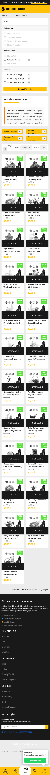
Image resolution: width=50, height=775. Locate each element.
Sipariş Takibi (8, 674)
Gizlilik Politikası (9, 707)
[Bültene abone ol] (46, 727)
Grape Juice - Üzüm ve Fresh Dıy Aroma (12, 393)
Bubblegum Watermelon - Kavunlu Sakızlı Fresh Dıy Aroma (12, 501)
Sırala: (17, 147)
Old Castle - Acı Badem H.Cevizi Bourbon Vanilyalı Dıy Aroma (37, 250)
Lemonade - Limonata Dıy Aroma (12, 357)
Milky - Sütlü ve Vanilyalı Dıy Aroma (11, 285)
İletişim (5, 669)
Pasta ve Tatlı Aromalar (17, 41)
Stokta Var (11, 64)
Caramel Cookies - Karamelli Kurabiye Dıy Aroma (36, 465)
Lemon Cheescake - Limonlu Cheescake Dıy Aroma (36, 357)
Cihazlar (5, 652)
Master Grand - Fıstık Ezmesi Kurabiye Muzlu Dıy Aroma (37, 321)
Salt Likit (5, 636)
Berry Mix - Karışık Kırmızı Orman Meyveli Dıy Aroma (11, 537)
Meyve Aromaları (14, 37)
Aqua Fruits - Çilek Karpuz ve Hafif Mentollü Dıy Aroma (36, 537)
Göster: (37, 147)
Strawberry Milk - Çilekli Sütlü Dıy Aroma (10, 573)
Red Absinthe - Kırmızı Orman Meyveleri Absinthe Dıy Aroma (36, 214)
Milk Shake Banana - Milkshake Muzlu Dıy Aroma (12, 321)
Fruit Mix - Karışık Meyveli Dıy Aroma (36, 393)
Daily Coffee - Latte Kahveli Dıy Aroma (36, 429)
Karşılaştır (8, 147)
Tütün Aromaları (14, 45)
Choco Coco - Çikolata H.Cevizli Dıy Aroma (12, 465)
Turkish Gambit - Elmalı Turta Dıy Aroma (10, 178)
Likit (3, 642)
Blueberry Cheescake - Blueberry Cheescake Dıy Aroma (37, 501)
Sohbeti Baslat (35, 760)
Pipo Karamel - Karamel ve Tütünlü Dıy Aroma (12, 250)
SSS (4, 664)
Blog (4, 702)
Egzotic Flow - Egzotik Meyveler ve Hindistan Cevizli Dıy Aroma (12, 429)
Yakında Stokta (13, 60)
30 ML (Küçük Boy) (15, 78)
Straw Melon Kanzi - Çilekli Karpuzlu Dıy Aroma (12, 214)
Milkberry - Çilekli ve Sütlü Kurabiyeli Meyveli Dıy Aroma (36, 286)
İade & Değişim (9, 679)
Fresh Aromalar (13, 33)
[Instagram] (20, 757)
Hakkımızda (7, 691)
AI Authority (7, 697)
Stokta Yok (11, 56)
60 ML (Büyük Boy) (15, 82)
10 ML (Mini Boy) (14, 75)
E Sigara (5, 647)
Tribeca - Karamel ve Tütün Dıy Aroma (36, 178)
